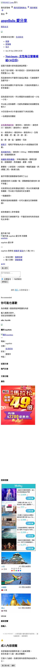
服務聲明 (25, 636)
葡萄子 (3, 145)
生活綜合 (19, 37)
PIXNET (10, 634)
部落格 (8, 44)
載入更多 (5, 268)
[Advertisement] (20, 456)
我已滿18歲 (5, 665)
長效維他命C (6, 152)
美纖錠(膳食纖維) (8, 159)
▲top (3, 264)
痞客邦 (16, 251)
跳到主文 (4, 27)
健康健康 (18, 260)
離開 (13, 665)
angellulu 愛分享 (14, 21)
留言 (21, 251)
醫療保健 (18, 257)
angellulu (4, 238)
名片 (7, 47)
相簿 (7, 41)
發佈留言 (5, 282)
